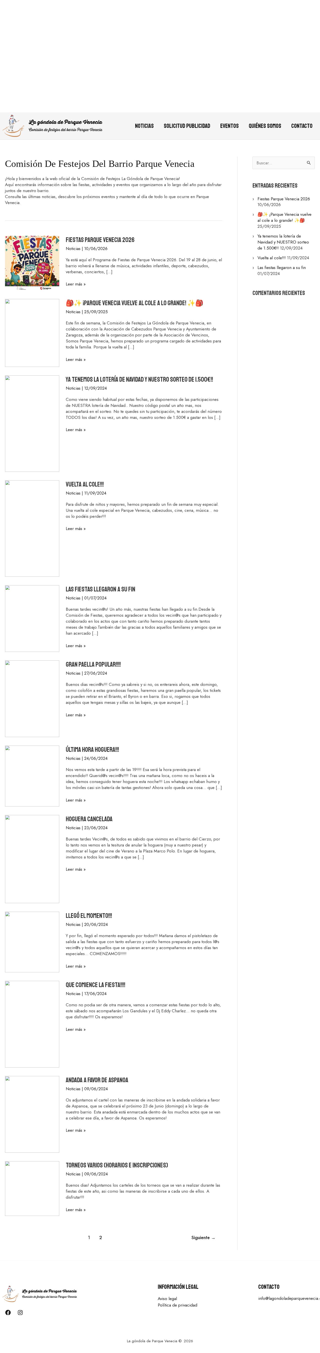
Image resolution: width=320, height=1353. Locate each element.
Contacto (301, 126)
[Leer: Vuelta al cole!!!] (32, 528)
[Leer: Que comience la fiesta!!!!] (32, 1024)
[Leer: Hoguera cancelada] (32, 858)
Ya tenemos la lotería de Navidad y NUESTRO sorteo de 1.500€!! (139, 379)
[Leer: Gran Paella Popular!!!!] (32, 698)
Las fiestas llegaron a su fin (100, 589)
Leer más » (76, 284)
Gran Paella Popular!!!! (93, 664)
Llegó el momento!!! (89, 916)
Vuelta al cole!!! (85, 484)
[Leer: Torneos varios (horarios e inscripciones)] (32, 1188)
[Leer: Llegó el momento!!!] (32, 942)
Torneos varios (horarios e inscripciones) (117, 1165)
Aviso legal (167, 1299)
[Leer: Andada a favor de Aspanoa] (32, 1114)
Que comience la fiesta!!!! (95, 985)
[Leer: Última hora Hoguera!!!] (32, 776)
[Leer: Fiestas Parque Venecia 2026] (32, 263)
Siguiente (204, 1237)
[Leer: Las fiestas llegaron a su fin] (32, 618)
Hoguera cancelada (89, 819)
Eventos (229, 126)
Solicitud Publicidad (187, 126)
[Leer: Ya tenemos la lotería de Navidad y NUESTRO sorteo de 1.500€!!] (32, 423)
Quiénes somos (265, 126)
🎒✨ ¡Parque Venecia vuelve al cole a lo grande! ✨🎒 (134, 303)
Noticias (144, 126)
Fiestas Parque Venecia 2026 (100, 240)
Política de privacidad (177, 1305)
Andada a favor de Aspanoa (97, 1080)
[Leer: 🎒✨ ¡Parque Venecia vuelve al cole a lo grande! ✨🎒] (32, 332)
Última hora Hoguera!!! (92, 750)
